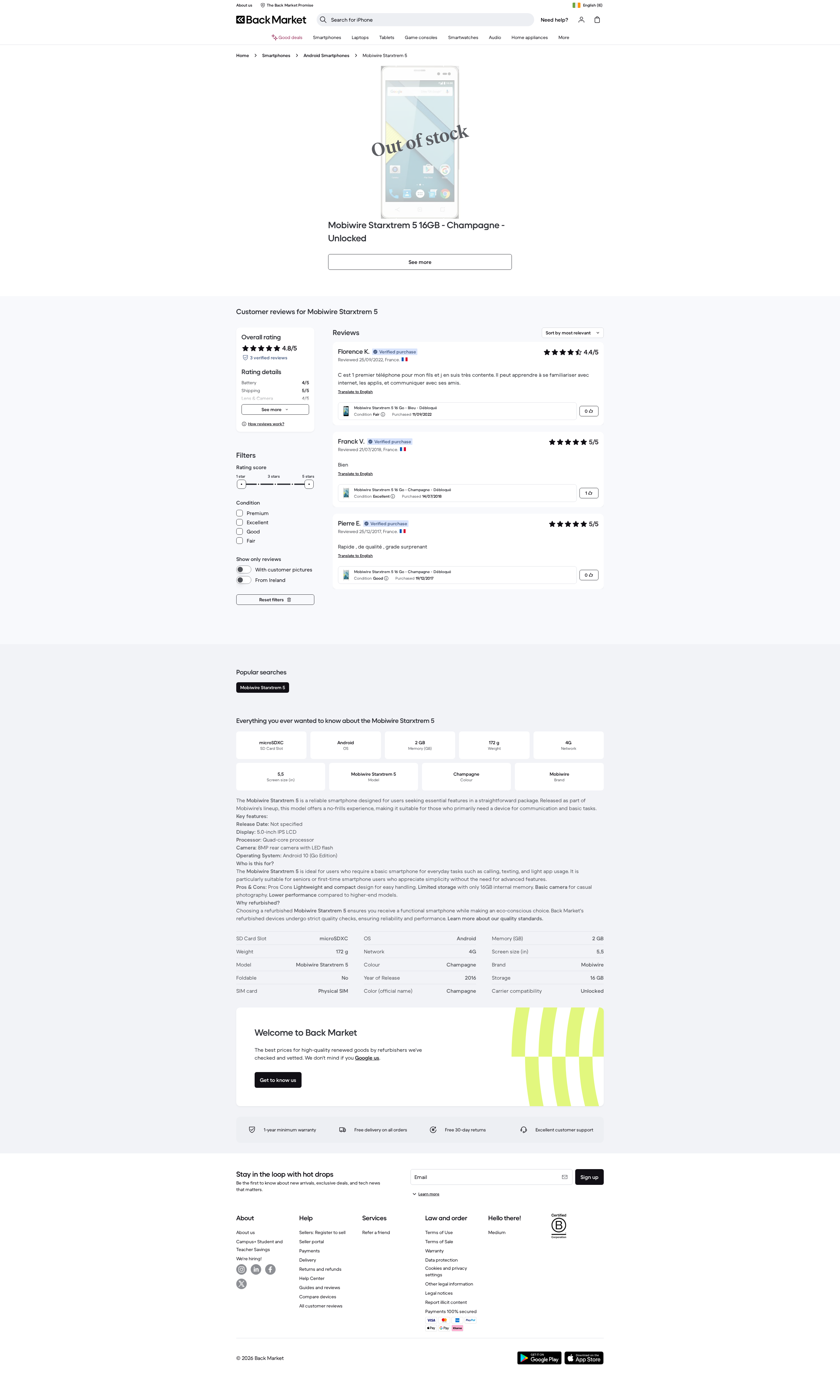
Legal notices (439, 1293)
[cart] (597, 19)
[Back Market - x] (241, 1284)
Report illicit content (446, 1302)
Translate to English (355, 391)
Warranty (434, 1251)
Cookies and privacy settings (446, 1271)
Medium (497, 1232)
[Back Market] (271, 20)
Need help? (554, 19)
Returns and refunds (320, 1269)
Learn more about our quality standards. (495, 918)
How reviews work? (266, 423)
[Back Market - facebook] (270, 1269)
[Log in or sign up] (581, 19)
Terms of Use (439, 1232)
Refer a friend (376, 1232)
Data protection (441, 1260)
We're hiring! (249, 1259)
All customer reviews (321, 1306)
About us (245, 1232)
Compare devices (317, 1297)
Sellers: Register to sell (322, 1232)
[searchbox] (431, 19)
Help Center (312, 1278)
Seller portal (311, 1242)
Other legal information (449, 1284)
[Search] (323, 19)
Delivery (307, 1260)
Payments (309, 1251)
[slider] (241, 484)
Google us (367, 1057)
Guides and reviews (319, 1287)
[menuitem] (327, 37)
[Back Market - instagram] (241, 1269)
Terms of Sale (439, 1242)
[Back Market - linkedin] (256, 1269)
